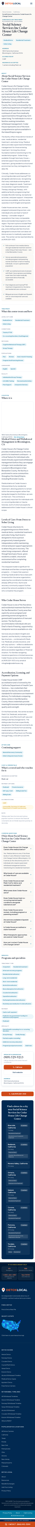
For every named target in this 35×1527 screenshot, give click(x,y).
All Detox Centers (8, 1431)
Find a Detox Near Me (9, 1309)
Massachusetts (7, 1463)
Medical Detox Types (9, 1379)
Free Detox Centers (8, 1386)
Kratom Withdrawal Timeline (11, 1417)
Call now (18, 1067)
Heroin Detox (6, 1354)
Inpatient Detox (7, 1382)
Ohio (3, 1452)
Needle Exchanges (8, 1484)
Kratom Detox (6, 1372)
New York (5, 1445)
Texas (4, 1438)
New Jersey (6, 1459)
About (4, 1477)
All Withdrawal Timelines (10, 1396)
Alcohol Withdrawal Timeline (11, 1375)
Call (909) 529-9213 (18, 1094)
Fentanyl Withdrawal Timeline (11, 1403)
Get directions (19, 437)
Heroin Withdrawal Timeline (11, 1400)
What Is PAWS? (7, 1421)
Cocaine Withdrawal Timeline (11, 1414)
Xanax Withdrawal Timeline (10, 1407)
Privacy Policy (6, 1491)
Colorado (5, 1466)
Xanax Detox (6, 1368)
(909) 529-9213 (13, 1057)
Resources (5, 1480)
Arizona (4, 1456)
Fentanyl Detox (7, 1358)
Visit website (18, 1072)
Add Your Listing (7, 1487)
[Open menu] (31, 3)
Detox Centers (6, 12)
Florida (4, 1442)
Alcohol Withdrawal (8, 1410)
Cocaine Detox (7, 1361)
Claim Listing (28, 1513)
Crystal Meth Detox (8, 1365)
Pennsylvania (6, 1449)
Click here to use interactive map (13, 1335)
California (16, 12)
